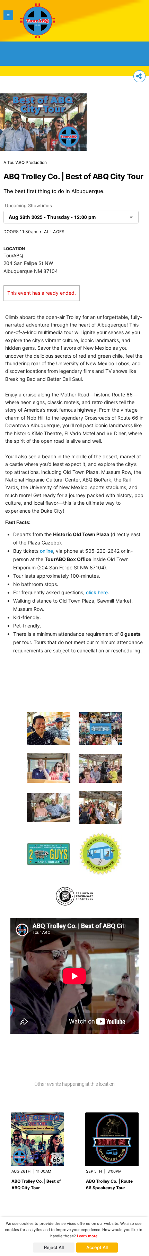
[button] (8, 21)
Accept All (97, 1247)
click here (97, 592)
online (46, 551)
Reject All (54, 1247)
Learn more (87, 1236)
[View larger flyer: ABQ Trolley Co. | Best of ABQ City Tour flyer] (43, 118)
